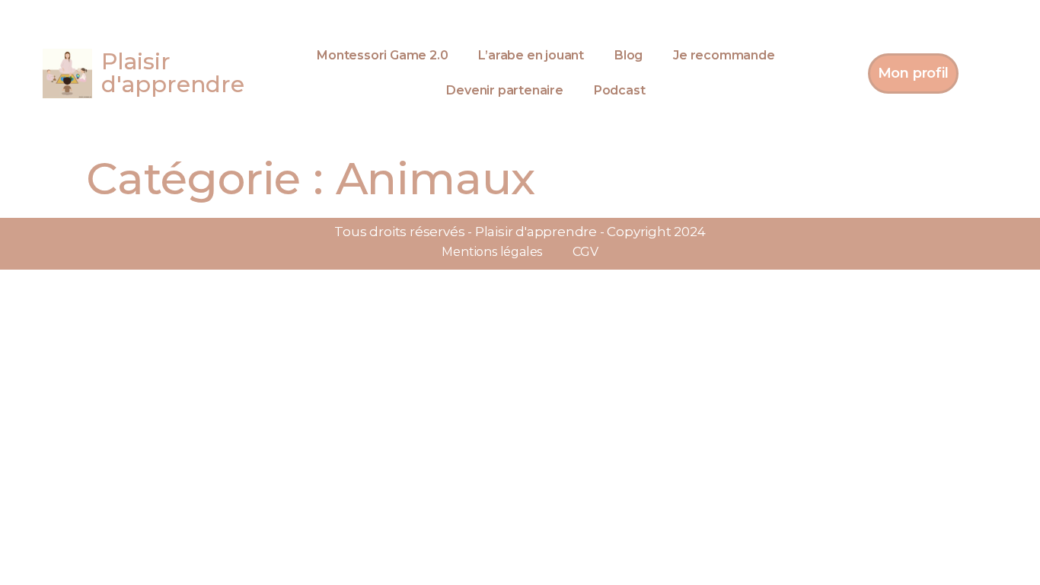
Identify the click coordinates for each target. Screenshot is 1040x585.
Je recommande (723, 55)
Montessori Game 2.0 (382, 55)
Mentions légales (492, 252)
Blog (628, 55)
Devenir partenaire (504, 90)
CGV (585, 252)
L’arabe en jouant (531, 55)
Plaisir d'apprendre (172, 72)
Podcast (620, 90)
